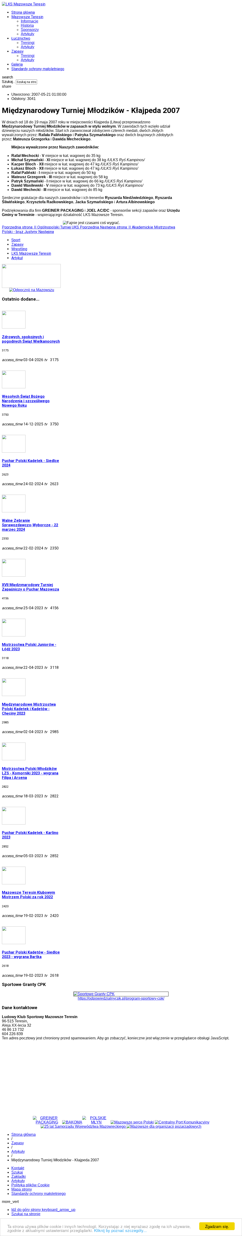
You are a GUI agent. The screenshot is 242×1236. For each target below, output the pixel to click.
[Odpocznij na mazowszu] (31, 290)
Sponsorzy (30, 30)
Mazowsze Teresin (27, 17)
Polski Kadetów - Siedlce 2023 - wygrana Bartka (31, 954)
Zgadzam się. (217, 1226)
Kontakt (17, 1168)
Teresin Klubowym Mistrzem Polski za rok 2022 (28, 894)
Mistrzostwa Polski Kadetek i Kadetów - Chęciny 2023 (29, 709)
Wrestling (19, 249)
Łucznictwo (20, 38)
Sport (15, 240)
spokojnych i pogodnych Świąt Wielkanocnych (31, 339)
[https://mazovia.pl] (132, 1122)
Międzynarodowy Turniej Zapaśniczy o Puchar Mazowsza (30, 587)
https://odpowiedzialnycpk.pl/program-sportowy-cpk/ (121, 998)
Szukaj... (8, 81)
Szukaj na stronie (25, 1214)
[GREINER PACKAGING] (47, 1122)
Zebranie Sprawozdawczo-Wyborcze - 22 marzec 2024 (30, 525)
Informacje (29, 21)
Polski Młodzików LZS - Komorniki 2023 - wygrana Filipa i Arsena (30, 773)
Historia (27, 25)
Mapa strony (21, 1189)
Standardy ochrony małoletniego (37, 69)
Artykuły (27, 34)
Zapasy (17, 51)
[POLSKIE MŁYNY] (96, 1122)
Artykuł (17, 258)
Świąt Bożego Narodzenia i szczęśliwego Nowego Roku (26, 401)
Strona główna (23, 12)
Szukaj (17, 1172)
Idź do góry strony (43, 1210)
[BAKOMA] (72, 1122)
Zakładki (18, 1177)
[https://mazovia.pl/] (84, 1126)
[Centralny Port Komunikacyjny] (182, 1122)
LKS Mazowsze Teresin (31, 253)
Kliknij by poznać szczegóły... (120, 1230)
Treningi (28, 43)
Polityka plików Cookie (30, 1185)
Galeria (17, 64)
